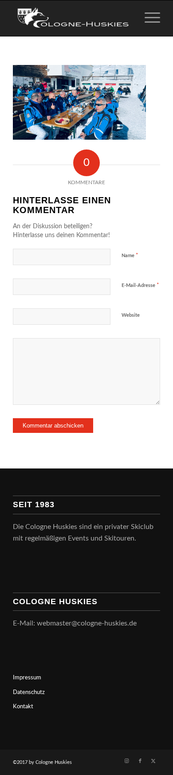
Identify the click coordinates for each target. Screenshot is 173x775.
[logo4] (71, 18)
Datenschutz (29, 692)
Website (131, 315)
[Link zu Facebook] (140, 761)
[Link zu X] (153, 761)
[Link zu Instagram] (127, 761)
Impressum (27, 678)
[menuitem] (148, 18)
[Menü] (148, 18)
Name (130, 255)
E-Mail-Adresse (140, 285)
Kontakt (23, 707)
